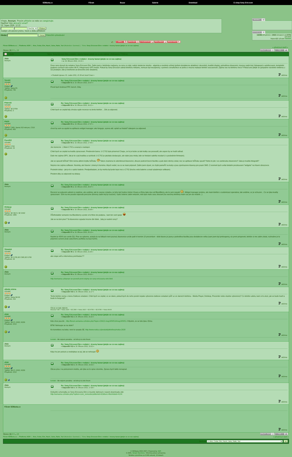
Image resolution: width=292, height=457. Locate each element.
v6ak (6, 314)
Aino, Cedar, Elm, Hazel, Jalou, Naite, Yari (48, 45)
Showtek (8, 249)
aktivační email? (20, 23)
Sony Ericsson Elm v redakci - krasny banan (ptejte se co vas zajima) (113, 45)
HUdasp (7, 207)
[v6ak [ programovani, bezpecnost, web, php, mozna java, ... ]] (9, 332)
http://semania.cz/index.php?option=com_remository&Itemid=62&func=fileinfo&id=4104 (86, 394)
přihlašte (27, 21)
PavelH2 (8, 140)
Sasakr (7, 80)
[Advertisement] (146, 12)
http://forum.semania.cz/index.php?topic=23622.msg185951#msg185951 (96, 321)
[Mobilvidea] (9, 307)
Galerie (155, 3)
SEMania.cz (47, 3)
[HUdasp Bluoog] (9, 223)
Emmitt (288, 38)
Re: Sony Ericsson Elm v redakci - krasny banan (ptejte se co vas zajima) (92, 81)
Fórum (91, 3)
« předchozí (277, 47)
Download (192, 3)
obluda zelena (10, 289)
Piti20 (6, 121)
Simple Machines (138, 453)
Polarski (8, 103)
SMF (159, 451)
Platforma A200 (25, 45)
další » (285, 47)
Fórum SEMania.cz (10, 45)
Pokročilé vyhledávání (55, 35)
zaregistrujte (47, 21)
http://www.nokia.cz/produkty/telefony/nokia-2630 (105, 330)
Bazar (122, 3)
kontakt (53, 339)
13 (18, 50)
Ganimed (76, 45)
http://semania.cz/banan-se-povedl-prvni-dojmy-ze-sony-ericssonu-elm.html (81, 279)
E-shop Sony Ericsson (243, 3)
